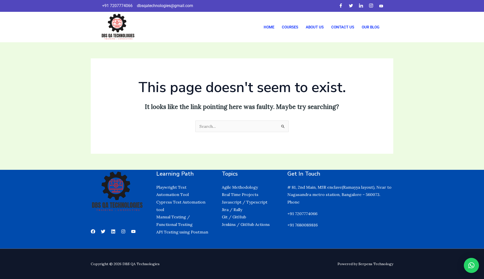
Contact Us (342, 27)
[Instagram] (371, 6)
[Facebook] (341, 6)
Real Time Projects (240, 194)
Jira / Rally (232, 209)
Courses (290, 27)
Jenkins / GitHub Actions (246, 224)
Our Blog (370, 27)
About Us (315, 27)
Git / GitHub (234, 216)
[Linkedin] (113, 231)
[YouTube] (133, 231)
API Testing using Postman (182, 231)
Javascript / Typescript (244, 202)
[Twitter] (351, 6)
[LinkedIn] (361, 6)
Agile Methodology (240, 187)
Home (269, 27)
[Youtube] (381, 6)
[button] (471, 265)
